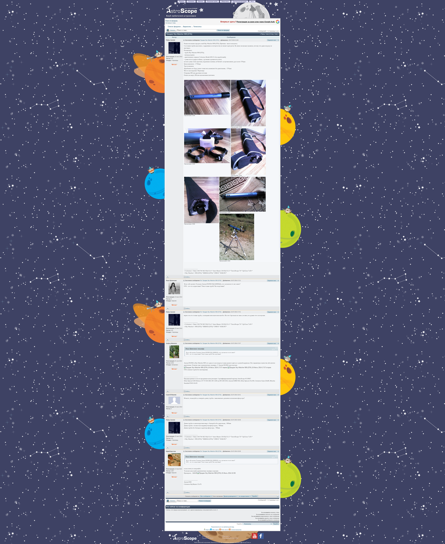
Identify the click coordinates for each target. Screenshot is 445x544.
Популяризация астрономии (230, 538)
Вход (252, 1)
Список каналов (235, 530)
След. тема (274, 34)
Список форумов (174, 26)
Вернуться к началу (167, 277)
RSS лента (225, 530)
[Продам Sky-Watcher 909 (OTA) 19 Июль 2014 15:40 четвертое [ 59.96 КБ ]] (248, 174)
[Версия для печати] (277, 497)
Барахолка (187, 26)
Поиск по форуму (171, 21)
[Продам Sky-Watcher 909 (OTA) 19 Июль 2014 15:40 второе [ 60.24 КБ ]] (248, 125)
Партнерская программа (239, 1)
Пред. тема (265, 34)
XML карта (215, 530)
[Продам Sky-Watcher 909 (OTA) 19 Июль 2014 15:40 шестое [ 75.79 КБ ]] (242, 211)
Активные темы (170, 23)
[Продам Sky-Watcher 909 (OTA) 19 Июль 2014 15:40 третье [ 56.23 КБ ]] (207, 162)
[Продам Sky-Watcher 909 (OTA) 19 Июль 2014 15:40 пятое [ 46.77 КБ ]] (201, 222)
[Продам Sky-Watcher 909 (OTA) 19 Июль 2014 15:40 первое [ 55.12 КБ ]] (207, 114)
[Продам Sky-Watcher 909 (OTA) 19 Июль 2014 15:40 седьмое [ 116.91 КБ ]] (236, 259)
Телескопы (191, 1)
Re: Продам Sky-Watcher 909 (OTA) (210, 280)
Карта (207, 530)
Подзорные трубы (212, 1)
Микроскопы (225, 1)
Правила (181, 1)
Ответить (169, 29)
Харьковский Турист (207, 538)
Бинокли (200, 1)
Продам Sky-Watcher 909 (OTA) (179, 34)
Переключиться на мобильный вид (222, 527)
